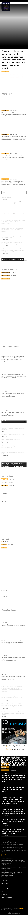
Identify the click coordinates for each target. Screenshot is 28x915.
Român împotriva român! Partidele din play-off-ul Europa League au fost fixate (13, 867)
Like (24, 421)
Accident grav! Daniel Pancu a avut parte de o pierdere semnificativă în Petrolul (13, 148)
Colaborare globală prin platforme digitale (13, 587)
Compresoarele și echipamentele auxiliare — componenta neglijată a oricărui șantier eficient (13, 311)
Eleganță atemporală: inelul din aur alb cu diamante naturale (13, 369)
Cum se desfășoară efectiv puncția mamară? (13, 652)
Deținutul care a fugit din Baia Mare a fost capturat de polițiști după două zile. (13, 789)
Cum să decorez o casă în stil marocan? (11, 498)
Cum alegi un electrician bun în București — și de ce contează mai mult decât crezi (13, 477)
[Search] (25, 192)
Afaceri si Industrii (6, 278)
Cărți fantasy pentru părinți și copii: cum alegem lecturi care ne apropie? (12, 446)
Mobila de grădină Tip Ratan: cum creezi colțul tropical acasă (12, 490)
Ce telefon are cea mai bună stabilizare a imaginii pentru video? (13, 570)
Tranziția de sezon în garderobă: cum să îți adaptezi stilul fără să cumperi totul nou (12, 386)
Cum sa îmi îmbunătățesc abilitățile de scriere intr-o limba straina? (13, 428)
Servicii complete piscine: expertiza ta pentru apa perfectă (13, 482)
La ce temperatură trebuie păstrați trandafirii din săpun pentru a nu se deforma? (13, 405)
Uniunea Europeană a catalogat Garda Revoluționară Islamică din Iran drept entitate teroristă (11, 697)
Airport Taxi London (8, 746)
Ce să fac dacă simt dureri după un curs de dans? (12, 434)
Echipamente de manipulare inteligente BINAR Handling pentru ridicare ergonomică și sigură (13, 284)
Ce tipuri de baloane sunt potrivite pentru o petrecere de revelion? (11, 440)
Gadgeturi (4, 547)
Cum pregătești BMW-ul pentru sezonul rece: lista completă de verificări (12, 330)
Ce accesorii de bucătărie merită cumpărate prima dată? (12, 512)
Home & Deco (4, 485)
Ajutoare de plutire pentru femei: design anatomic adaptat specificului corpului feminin (12, 617)
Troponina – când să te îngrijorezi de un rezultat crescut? (13, 635)
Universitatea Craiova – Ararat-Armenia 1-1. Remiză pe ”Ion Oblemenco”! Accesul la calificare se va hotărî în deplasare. (13, 222)
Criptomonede (7, 749)
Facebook (7, 855)
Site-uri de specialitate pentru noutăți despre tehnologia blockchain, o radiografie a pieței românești (12, 267)
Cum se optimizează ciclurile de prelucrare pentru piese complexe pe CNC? (13, 553)
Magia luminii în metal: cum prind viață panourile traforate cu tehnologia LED (12, 531)
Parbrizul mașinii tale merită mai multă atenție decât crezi (12, 293)
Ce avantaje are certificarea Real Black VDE (12, 562)
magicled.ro (21, 908)
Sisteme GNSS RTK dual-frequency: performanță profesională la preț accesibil (13, 543)
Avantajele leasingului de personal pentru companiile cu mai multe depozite (13, 271)
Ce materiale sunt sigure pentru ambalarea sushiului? (12, 275)
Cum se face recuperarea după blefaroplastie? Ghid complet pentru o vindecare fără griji (13, 669)
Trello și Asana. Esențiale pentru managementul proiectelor (12, 579)
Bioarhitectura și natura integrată (12, 594)
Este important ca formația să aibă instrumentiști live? (12, 453)
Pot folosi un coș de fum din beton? (13, 505)
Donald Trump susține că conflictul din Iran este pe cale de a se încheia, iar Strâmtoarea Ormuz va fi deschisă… (13, 713)
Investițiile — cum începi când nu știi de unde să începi (14, 301)
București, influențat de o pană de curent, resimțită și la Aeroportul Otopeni (13, 236)
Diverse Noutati (5, 71)
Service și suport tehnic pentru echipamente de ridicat (12, 538)
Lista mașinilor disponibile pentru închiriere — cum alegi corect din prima (12, 320)
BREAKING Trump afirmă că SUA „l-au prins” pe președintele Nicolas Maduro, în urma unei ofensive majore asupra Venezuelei (12, 874)
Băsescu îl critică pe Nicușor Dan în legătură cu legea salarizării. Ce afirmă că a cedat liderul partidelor (12, 229)
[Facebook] (2, 855)
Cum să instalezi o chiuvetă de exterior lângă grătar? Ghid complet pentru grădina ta (13, 521)
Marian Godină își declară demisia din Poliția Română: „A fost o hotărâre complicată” (11, 243)
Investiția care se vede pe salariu (12, 352)
